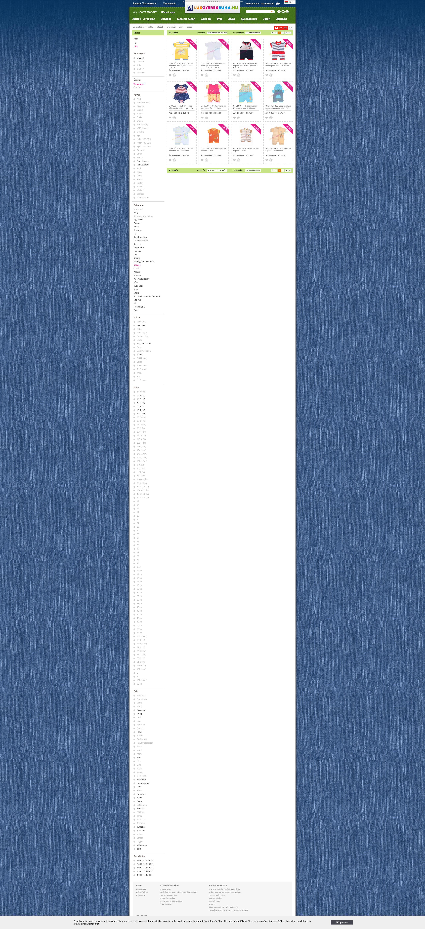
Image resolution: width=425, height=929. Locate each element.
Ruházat (166, 19)
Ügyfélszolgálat (215, 898)
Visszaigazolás (166, 904)
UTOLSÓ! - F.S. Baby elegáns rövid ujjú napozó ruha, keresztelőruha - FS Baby (213, 65)
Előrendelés (169, 3)
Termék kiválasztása (168, 895)
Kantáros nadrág (141, 240)
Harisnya (137, 230)
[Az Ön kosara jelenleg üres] (277, 3)
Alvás (231, 19)
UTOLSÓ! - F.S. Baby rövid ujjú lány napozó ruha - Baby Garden (213, 108)
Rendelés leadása (167, 898)
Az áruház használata (169, 886)
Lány (181, 27)
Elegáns (137, 223)
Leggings (137, 251)
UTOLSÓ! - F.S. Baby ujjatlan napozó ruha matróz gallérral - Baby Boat (245, 65)
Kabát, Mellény (140, 237)
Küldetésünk (141, 889)
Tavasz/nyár (171, 27)
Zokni (135, 310)
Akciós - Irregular (143, 19)
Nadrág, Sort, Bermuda (143, 261)
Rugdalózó (138, 286)
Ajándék (281, 19)
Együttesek (138, 220)
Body (135, 213)
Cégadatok (140, 895)
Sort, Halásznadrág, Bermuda (146, 296)
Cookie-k (213, 904)
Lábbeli (206, 19)
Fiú (134, 43)
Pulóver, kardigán (141, 279)
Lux (135, 254)
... (283, 33)
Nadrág (136, 258)
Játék (266, 19)
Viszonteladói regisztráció (260, 3)
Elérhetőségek (168, 12)
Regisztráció (165, 889)
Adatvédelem (214, 901)
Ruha (135, 289)
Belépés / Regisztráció (145, 3)
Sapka (136, 293)
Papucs (136, 272)
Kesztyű (137, 244)
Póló (135, 282)
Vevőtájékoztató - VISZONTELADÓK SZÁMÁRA (228, 910)
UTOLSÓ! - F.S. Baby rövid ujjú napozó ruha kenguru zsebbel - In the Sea (181, 65)
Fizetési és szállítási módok (171, 901)
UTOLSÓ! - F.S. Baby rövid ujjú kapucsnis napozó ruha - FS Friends (278, 108)
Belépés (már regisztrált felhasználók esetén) (178, 892)
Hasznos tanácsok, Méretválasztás (223, 907)
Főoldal (150, 27)
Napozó (189, 27)
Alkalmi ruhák (186, 19)
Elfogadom (342, 922)
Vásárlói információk (218, 886)
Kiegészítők (138, 247)
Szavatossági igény (217, 895)
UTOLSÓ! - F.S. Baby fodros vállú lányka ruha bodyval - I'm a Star (181, 108)
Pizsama (137, 275)
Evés (219, 19)
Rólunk (139, 886)
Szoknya (137, 300)
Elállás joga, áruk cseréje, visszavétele (225, 892)
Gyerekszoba (249, 19)
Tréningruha (139, 307)
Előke (136, 227)
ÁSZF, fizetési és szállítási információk (224, 889)
